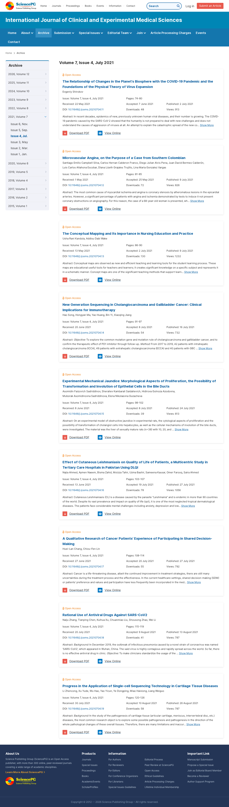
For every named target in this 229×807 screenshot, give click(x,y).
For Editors (114, 770)
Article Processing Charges (171, 33)
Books (88, 6)
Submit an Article (210, 5)
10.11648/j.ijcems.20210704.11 (86, 109)
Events (100, 6)
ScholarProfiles (90, 787)
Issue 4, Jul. (19, 136)
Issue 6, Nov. (19, 124)
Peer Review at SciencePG (159, 765)
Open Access (152, 770)
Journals (56, 6)
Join (140, 33)
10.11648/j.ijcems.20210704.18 (86, 637)
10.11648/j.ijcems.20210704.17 (86, 566)
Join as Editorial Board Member (204, 770)
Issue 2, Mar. (19, 148)
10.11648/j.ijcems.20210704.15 (86, 413)
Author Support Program (200, 781)
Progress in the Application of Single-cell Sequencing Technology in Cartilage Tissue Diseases (140, 686)
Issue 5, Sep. (19, 130)
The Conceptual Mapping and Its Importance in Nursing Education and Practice (128, 234)
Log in (190, 6)
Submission (63, 33)
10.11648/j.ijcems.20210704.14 (86, 332)
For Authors (114, 759)
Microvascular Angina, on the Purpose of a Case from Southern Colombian (124, 158)
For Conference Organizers (123, 776)
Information (115, 6)
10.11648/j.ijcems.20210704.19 (86, 708)
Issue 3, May (19, 142)
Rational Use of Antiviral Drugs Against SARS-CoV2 (105, 615)
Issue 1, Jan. (19, 154)
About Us (12, 753)
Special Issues (90, 33)
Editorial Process (154, 759)
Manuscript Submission (200, 759)
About (26, 33)
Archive (43, 33)
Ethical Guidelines (154, 776)
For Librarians (115, 781)
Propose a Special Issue (200, 765)
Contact (130, 6)
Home (43, 6)
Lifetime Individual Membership (162, 787)
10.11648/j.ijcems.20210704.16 (86, 490)
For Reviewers (116, 765)
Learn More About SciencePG (24, 772)
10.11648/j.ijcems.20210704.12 (86, 185)
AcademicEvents (91, 781)
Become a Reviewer (198, 776)
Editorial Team (118, 33)
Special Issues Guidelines (122, 787)
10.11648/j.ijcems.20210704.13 (86, 256)
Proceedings (73, 6)
